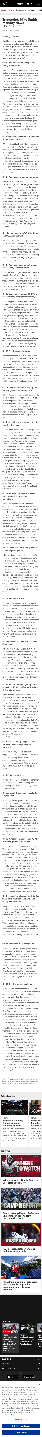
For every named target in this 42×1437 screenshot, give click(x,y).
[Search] (34, 3)
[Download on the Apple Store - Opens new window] (12, 1377)
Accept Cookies (21, 1433)
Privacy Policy (10, 1415)
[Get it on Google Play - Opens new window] (28, 1378)
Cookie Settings (21, 1419)
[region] (21, 1409)
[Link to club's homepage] (4, 3)
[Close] (39, 1384)
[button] (10, 1338)
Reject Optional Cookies (21, 1426)
